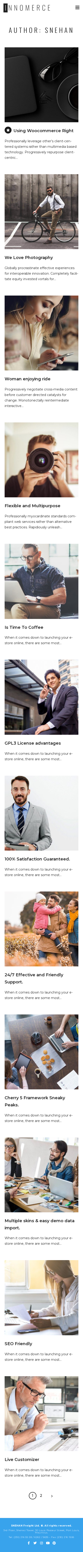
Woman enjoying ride (27, 379)
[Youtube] (48, 1543)
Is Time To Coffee (24, 627)
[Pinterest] (54, 1543)
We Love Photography (29, 257)
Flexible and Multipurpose (32, 505)
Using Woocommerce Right (43, 130)
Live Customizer (22, 1459)
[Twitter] (35, 1543)
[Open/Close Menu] (77, 7)
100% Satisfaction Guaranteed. (37, 859)
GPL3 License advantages (33, 743)
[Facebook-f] (29, 1543)
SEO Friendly (18, 1343)
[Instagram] (41, 1543)
